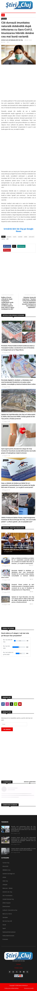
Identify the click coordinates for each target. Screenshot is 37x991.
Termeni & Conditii (28, 988)
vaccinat (20, 236)
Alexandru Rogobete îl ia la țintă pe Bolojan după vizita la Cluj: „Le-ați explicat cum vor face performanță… (16, 547)
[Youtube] (23, 972)
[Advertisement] (18, 81)
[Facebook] (9, 972)
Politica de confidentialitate (11, 988)
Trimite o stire (18, 968)
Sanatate (4, 18)
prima (3, 239)
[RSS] (27, 972)
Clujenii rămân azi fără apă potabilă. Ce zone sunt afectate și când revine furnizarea (23, 849)
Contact (18, 964)
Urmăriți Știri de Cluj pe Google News (18, 229)
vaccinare (9, 236)
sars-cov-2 (31, 236)
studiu (25, 236)
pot (7, 239)
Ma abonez (7, 729)
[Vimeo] (20, 972)
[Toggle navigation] (3, 15)
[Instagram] (13, 972)
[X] (16, 972)
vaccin (14, 236)
